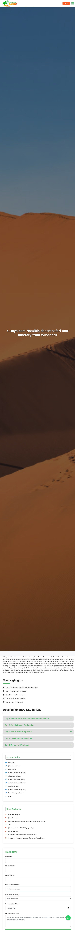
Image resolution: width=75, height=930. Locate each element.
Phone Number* (10, 875)
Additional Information (12, 913)
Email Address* (10, 866)
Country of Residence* (12, 884)
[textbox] (38, 889)
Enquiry (66, 3)
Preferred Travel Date (12, 904)
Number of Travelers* (12, 894)
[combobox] (38, 889)
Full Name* (8, 856)
